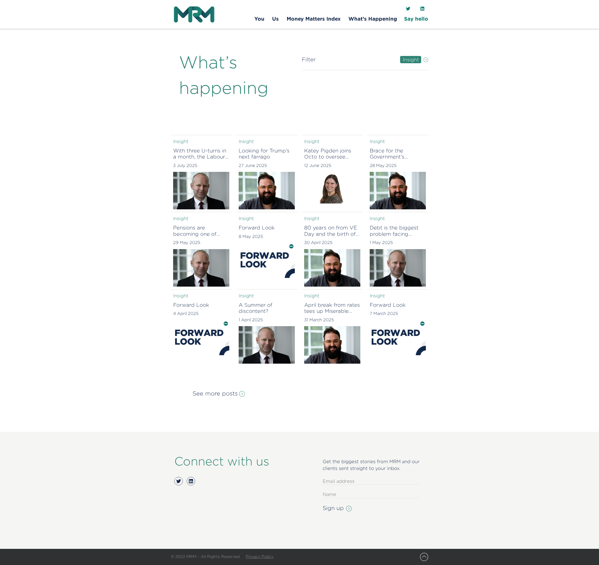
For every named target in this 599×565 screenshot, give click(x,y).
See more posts (215, 393)
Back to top (424, 557)
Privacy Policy (260, 556)
